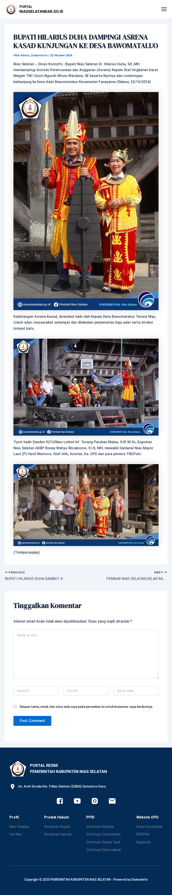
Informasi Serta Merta (103, 834)
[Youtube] (77, 801)
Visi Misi (15, 834)
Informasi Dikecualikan (103, 850)
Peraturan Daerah (57, 834)
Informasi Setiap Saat (103, 842)
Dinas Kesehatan (149, 827)
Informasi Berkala (100, 827)
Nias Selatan (19, 827)
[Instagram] (95, 801)
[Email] (112, 801)
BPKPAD (143, 834)
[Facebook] (60, 801)
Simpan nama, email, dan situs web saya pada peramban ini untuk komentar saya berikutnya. (86, 707)
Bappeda (143, 842)
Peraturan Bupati (57, 827)
